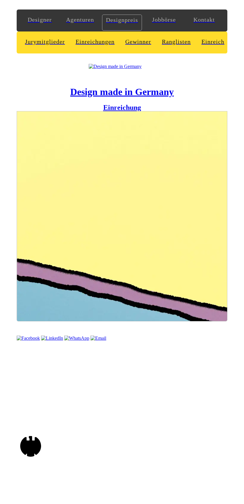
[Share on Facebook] (28, 338)
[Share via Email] (98, 338)
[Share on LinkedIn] (52, 338)
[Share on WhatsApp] (76, 338)
